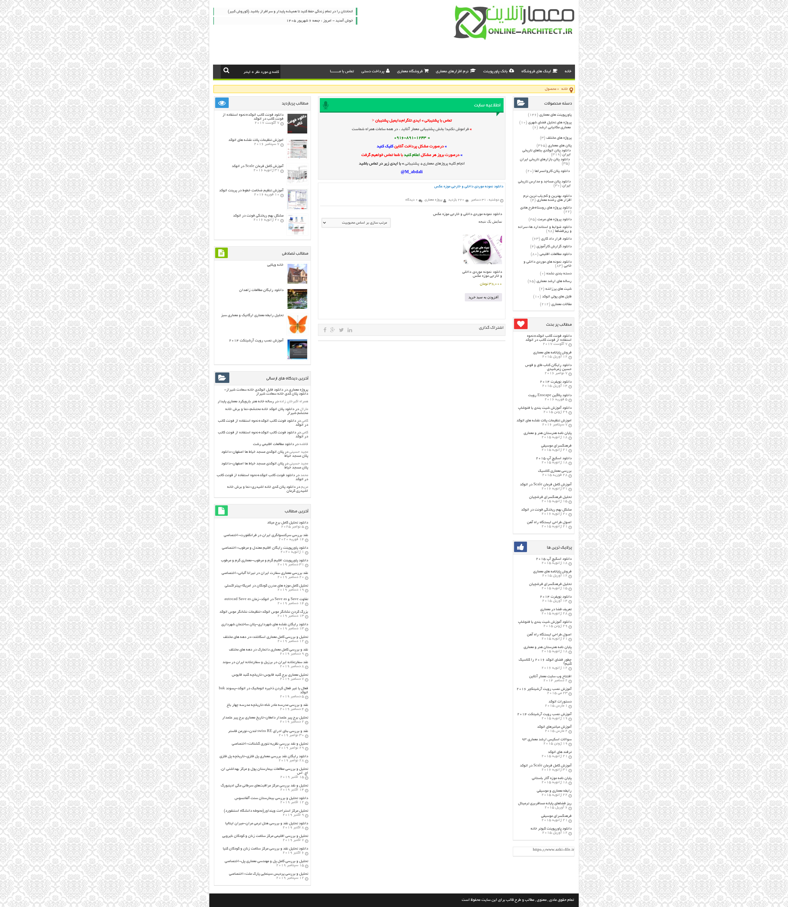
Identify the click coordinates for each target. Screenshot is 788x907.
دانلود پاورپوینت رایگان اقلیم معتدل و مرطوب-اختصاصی (265, 548)
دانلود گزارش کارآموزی (554, 247)
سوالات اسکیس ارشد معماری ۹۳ (547, 740)
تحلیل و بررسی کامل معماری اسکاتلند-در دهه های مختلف (265, 637)
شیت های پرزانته (558, 289)
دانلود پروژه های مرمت (554, 219)
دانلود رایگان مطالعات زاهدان (261, 290)
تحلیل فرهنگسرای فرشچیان (550, 497)
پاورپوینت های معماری (555, 115)
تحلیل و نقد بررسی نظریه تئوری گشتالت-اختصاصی (270, 744)
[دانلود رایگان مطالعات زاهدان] (297, 308)
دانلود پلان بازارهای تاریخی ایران (545, 159)
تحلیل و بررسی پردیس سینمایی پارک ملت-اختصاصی (268, 874)
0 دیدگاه (411, 200)
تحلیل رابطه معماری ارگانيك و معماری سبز (252, 315)
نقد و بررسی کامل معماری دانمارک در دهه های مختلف (268, 650)
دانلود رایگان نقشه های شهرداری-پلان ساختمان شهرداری (264, 625)
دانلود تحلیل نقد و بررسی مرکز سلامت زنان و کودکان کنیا (265, 849)
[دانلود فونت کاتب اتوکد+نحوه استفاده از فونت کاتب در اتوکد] (297, 133)
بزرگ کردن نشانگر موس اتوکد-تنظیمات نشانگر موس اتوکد (263, 612)
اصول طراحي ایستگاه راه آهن (549, 522)
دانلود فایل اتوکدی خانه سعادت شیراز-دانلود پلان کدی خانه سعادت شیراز (266, 392)
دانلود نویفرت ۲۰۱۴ (556, 382)
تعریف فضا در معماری (556, 609)
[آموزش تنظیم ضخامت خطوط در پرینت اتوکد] (297, 208)
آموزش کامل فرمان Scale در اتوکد (546, 485)
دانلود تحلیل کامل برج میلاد (287, 523)
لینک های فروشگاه (536, 72)
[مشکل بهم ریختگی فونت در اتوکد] (297, 234)
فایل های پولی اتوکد (557, 297)
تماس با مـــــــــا (342, 72)
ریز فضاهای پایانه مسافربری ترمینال (545, 804)
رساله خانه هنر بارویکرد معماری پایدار (246, 402)
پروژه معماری (298, 390)
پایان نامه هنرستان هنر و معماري (548, 433)
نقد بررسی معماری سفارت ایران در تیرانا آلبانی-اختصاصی (265, 573)
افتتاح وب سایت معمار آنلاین (550, 676)
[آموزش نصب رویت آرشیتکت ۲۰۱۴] (297, 358)
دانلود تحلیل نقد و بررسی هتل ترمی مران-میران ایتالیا (266, 823)
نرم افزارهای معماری (452, 72)
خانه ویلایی (275, 265)
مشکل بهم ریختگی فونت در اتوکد (546, 510)
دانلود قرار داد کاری (556, 239)
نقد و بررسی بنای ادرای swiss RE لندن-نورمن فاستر (268, 731)
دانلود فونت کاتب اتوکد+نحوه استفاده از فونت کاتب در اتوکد (548, 338)
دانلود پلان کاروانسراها (552, 171)
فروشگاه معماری (410, 72)
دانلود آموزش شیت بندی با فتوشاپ (545, 408)
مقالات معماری (561, 304)
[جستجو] (226, 70)
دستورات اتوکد (560, 702)
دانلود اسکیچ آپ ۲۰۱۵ (554, 458)
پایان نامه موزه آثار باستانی (552, 778)
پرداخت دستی (372, 72)
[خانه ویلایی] (297, 283)
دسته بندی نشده (559, 274)
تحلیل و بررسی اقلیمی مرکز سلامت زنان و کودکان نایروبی (265, 836)
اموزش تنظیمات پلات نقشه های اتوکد (544, 421)
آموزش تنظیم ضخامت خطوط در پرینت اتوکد (251, 191)
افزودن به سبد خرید (483, 297)
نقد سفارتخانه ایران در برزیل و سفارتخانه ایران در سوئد (265, 662)
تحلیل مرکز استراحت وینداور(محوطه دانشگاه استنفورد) (266, 811)
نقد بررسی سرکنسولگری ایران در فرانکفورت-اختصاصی (266, 535)
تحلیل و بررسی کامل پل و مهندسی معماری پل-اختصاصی (266, 861)
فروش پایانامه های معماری (552, 353)
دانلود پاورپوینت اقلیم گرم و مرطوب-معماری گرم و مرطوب (264, 561)
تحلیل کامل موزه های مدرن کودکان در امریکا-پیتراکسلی (266, 586)
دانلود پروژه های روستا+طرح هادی (546, 208)
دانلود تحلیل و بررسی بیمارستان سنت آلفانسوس (271, 798)
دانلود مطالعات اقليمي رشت (273, 444)
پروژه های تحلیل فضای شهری (550, 123)
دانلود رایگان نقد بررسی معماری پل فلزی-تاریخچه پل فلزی (263, 756)
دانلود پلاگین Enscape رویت (550, 395)
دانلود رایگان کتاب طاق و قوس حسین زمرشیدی (548, 367)
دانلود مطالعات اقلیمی (556, 254)
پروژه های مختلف (559, 138)
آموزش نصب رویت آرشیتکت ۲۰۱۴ (544, 714)
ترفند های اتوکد (560, 752)
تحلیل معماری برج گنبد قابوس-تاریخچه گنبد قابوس (270, 675)
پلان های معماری (560, 146)
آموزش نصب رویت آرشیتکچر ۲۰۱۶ (544, 689)
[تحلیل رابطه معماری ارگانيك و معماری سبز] (297, 333)
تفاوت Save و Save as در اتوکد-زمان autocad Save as (266, 599)
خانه (568, 72)
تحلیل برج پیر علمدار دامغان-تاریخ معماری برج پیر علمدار (265, 718)
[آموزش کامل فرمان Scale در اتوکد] (297, 183)
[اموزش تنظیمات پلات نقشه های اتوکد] (297, 158)
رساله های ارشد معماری (554, 281)
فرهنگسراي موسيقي (556, 446)
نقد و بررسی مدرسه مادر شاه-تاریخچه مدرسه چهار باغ (267, 705)
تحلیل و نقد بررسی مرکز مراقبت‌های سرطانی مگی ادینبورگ (264, 786)
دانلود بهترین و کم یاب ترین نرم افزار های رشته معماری (547, 198)
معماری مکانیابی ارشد (555, 127)
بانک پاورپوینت (495, 72)
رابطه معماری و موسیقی (554, 791)
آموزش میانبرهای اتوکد (554, 727)
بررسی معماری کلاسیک (555, 471)
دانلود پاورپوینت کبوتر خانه (551, 829)
